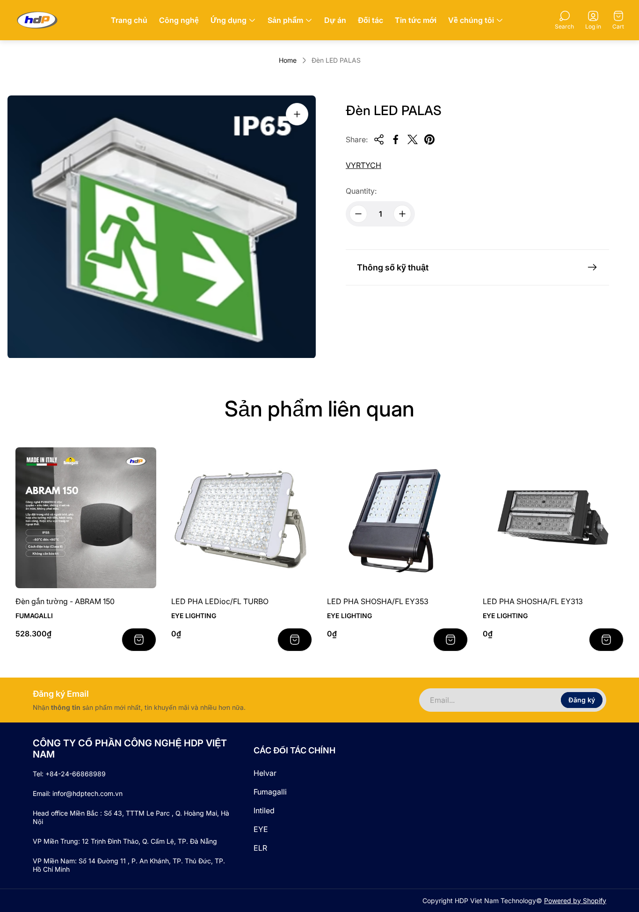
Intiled (264, 810)
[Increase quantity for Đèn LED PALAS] (402, 214)
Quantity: (361, 191)
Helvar (265, 773)
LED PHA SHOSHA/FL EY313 (533, 601)
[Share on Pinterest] (429, 139)
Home (288, 60)
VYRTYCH (363, 165)
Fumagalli (270, 791)
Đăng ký (581, 700)
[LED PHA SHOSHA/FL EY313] (553, 517)
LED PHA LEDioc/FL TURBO (220, 601)
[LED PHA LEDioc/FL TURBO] (241, 517)
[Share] (379, 139)
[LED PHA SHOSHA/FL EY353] (397, 517)
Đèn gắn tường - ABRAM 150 (65, 601)
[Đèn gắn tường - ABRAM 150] (85, 517)
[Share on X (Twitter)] (412, 139)
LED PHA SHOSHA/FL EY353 (377, 601)
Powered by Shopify (575, 901)
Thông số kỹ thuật (392, 267)
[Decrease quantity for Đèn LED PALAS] (358, 214)
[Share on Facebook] (395, 139)
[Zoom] (297, 114)
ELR (260, 848)
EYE (261, 829)
